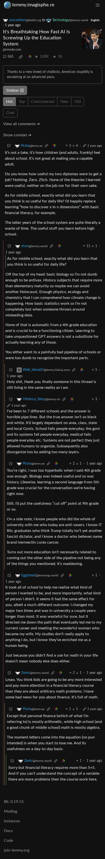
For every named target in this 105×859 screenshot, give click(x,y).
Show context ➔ (17, 135)
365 (10, 56)
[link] (21, 56)
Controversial (42, 102)
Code (8, 840)
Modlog (10, 811)
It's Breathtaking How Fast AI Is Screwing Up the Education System (36, 37)
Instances (12, 821)
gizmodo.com (12, 49)
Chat (10, 113)
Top (22, 102)
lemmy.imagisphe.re (33, 4)
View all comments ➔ (21, 124)
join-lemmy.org (16, 850)
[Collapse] (9, 146)
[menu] (97, 5)
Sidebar (12, 90)
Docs (8, 831)
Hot (9, 102)
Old (77, 102)
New (64, 102)
